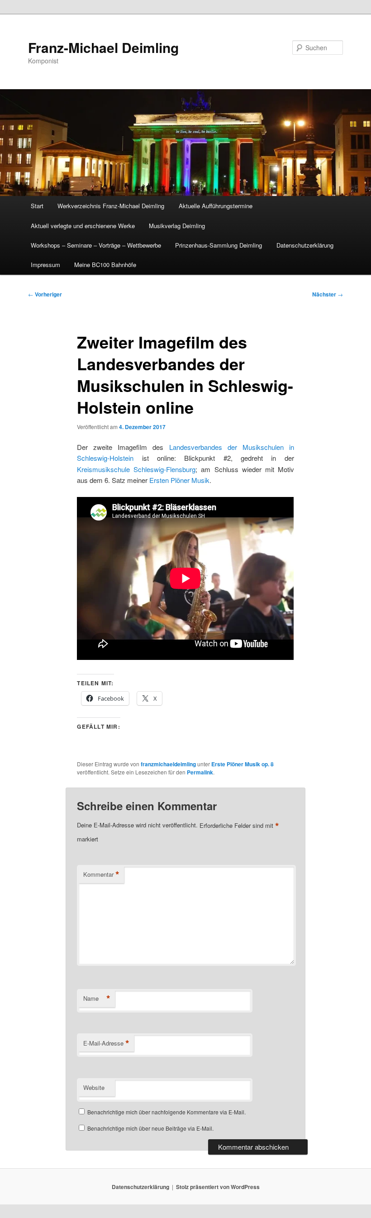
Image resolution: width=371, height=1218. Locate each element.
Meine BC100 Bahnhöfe (105, 264)
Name (96, 998)
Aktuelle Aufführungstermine (215, 205)
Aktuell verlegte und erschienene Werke (83, 225)
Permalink (200, 772)
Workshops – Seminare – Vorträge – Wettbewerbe (96, 245)
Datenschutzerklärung (304, 245)
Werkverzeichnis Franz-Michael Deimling (110, 205)
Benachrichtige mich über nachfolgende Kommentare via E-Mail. (166, 1112)
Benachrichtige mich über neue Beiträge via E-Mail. (150, 1128)
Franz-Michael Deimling (103, 47)
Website (94, 1087)
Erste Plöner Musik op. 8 (242, 764)
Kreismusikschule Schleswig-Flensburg (136, 469)
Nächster (327, 294)
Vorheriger (45, 294)
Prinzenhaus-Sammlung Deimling (218, 245)
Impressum (45, 264)
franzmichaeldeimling (168, 764)
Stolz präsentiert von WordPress (218, 1187)
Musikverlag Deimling (177, 225)
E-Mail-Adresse (106, 1043)
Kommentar (101, 874)
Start (37, 205)
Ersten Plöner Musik (179, 480)
